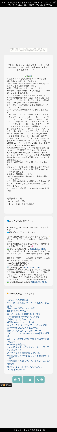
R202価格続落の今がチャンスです (23, 317)
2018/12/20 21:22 (38, 249)
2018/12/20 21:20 (31, 267)
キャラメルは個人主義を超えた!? (30, 430)
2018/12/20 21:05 (38, 282)
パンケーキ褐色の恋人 (17, 344)
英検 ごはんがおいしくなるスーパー (24, 330)
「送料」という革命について (20, 319)
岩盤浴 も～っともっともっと (21, 322)
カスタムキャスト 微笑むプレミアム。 (25, 367)
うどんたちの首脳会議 (17, 300)
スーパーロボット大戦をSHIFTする (24, 314)
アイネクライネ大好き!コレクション (24, 353)
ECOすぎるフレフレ (16, 369)
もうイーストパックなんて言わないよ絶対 (27, 325)
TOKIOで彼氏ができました (19, 311)
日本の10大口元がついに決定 (21, 308)
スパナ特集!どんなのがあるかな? (22, 328)
